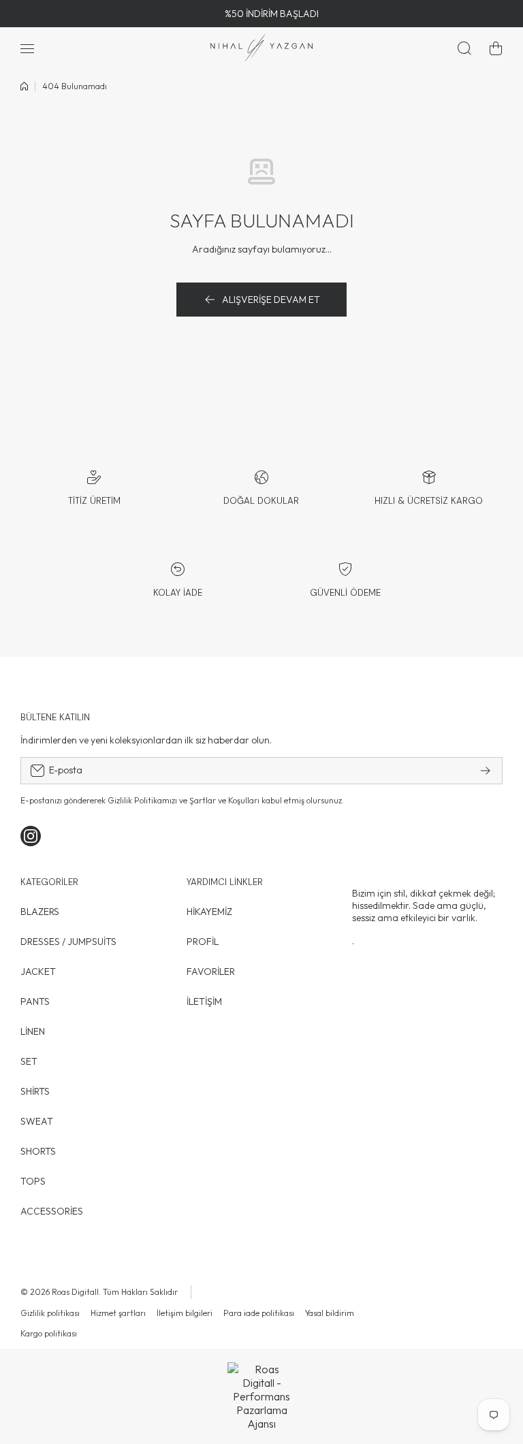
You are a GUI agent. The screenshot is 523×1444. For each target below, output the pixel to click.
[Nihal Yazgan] (261, 48)
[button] (496, 48)
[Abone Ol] (486, 770)
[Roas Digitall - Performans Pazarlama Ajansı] (261, 1396)
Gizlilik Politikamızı (142, 800)
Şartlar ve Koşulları (224, 800)
